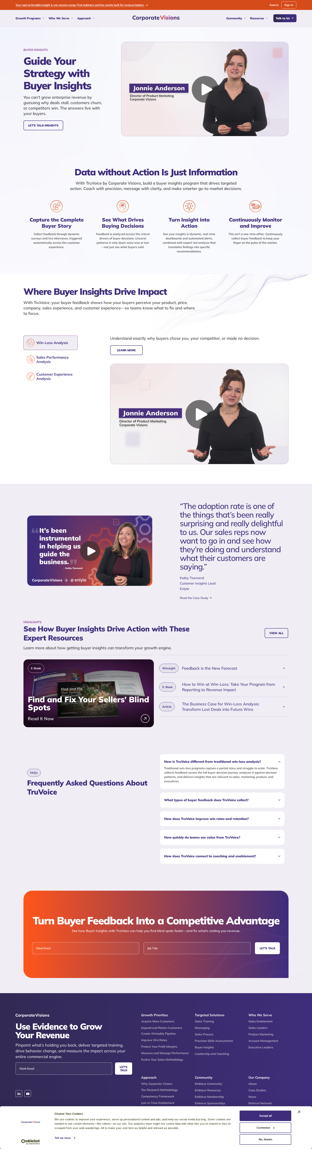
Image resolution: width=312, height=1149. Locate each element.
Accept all (265, 1115)
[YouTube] (27, 1093)
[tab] (50, 343)
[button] (222, 762)
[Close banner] (299, 1112)
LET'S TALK (267, 948)
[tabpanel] (199, 400)
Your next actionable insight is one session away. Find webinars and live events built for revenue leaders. (80, 5)
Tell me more (63, 1137)
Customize (263, 1127)
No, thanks (265, 1139)
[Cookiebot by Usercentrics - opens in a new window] (30, 1142)
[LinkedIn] (19, 1093)
